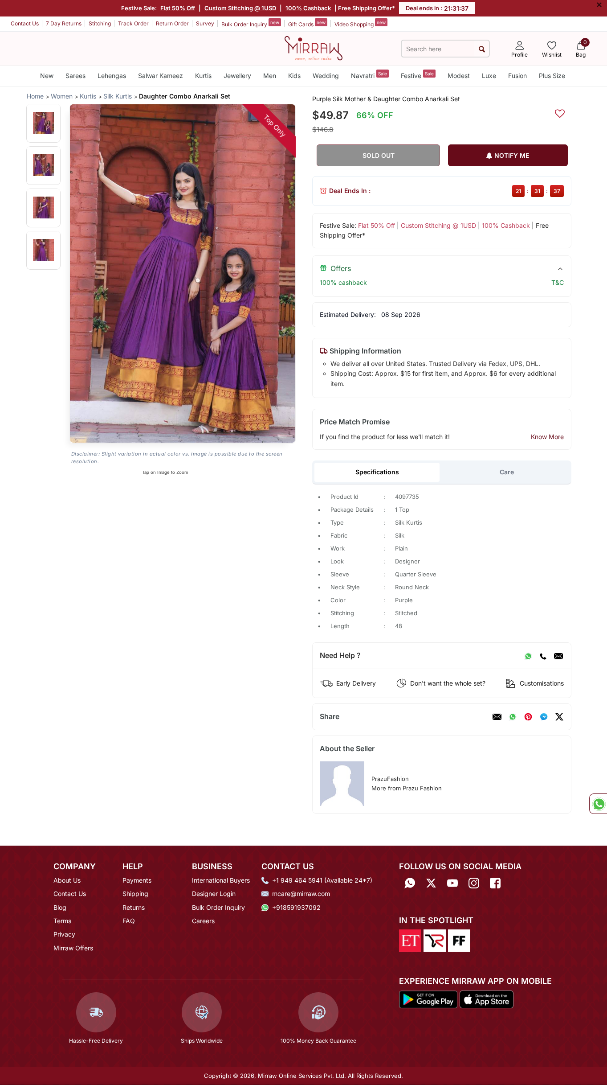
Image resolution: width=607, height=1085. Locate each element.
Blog (59, 907)
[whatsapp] (512, 716)
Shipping (135, 893)
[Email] (558, 656)
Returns (133, 907)
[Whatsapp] (410, 883)
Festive (417, 75)
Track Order (133, 23)
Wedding (326, 75)
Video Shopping (360, 24)
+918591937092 (296, 907)
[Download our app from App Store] (486, 998)
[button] (43, 123)
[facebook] (543, 716)
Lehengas (112, 75)
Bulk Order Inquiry (250, 24)
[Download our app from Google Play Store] (428, 998)
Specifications (377, 472)
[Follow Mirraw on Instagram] (474, 883)
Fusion (517, 75)
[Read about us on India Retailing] (435, 940)
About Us (67, 880)
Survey (205, 23)
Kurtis (203, 75)
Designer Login (214, 893)
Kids (294, 75)
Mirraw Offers (73, 948)
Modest (459, 75)
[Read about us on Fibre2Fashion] (459, 940)
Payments (136, 880)
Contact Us (25, 23)
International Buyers (221, 880)
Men (269, 75)
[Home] (313, 47)
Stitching (100, 23)
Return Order (172, 23)
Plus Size (552, 75)
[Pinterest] (528, 716)
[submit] (481, 49)
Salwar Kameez (160, 75)
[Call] (542, 656)
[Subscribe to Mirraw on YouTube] (452, 883)
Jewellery (237, 75)
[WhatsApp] (528, 656)
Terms (62, 921)
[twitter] (559, 716)
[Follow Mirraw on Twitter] (431, 883)
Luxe (489, 75)
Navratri (369, 75)
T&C (557, 282)
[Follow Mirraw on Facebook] (495, 883)
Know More (547, 436)
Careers (203, 921)
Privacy (64, 934)
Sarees (75, 75)
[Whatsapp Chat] (598, 803)
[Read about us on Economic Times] (410, 940)
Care (507, 472)
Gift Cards (307, 24)
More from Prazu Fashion (406, 788)
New (46, 75)
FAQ (128, 921)
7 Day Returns (63, 23)
